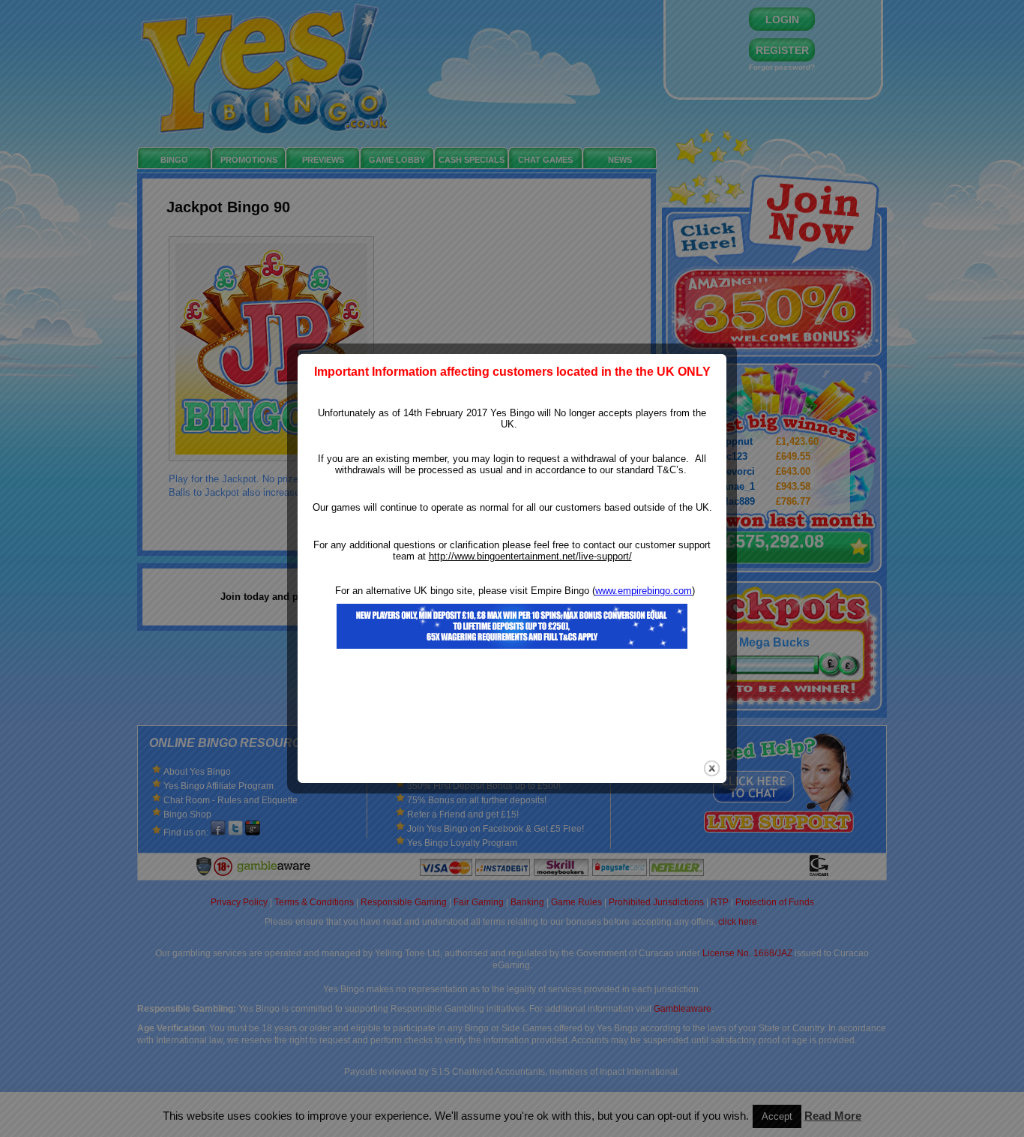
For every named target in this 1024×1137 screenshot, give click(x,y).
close (711, 768)
